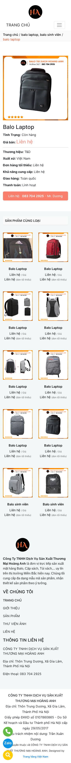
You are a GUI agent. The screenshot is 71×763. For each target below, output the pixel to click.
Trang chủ (10, 35)
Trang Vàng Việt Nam (35, 756)
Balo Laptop (18, 269)
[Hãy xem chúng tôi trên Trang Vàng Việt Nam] (5, 755)
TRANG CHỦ (18, 25)
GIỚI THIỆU (11, 608)
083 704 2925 (33, 196)
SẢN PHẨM (11, 616)
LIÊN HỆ (9, 632)
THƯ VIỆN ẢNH (14, 624)
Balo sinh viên (17, 504)
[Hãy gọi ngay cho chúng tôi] (5, 732)
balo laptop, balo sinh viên (41, 35)
